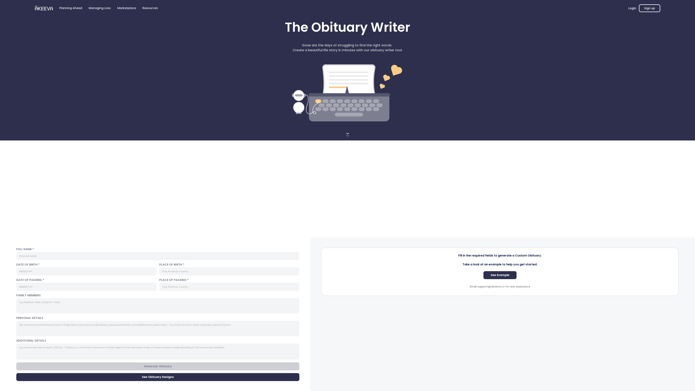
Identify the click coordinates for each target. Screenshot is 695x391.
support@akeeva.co (491, 286)
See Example (500, 275)
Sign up (649, 8)
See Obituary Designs (158, 377)
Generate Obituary (158, 366)
